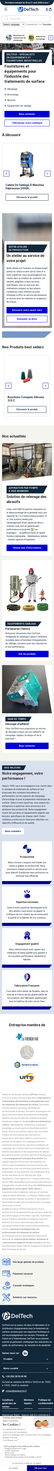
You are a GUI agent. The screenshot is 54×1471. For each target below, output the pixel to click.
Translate (47, 24)
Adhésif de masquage (40, 37)
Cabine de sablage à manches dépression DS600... (25, 186)
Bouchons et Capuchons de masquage (19, 37)
